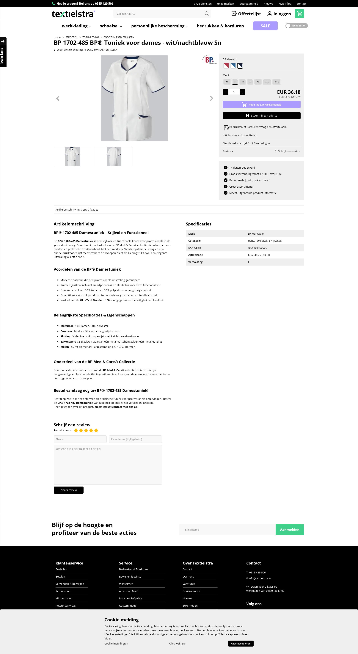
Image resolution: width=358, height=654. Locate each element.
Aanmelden (289, 529)
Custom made (127, 605)
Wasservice (126, 584)
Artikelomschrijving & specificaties (77, 209)
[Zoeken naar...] (207, 14)
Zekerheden (190, 605)
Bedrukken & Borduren (133, 569)
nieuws (268, 3)
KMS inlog (285, 3)
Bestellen (61, 569)
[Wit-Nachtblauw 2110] (240, 65)
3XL (277, 81)
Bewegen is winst (130, 576)
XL (258, 81)
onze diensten (203, 3)
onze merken (225, 3)
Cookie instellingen (116, 643)
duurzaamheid (249, 3)
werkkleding (75, 26)
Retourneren (63, 591)
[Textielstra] (73, 13)
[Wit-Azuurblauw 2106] (233, 65)
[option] (134, 98)
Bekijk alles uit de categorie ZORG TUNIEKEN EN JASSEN (87, 49)
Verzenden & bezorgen (70, 584)
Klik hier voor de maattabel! (240, 135)
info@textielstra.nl (260, 578)
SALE (265, 26)
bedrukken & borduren (220, 26)
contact (301, 3)
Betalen (60, 576)
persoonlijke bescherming (158, 26)
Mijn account (64, 598)
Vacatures (189, 584)
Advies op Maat (128, 591)
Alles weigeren (178, 643)
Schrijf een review (289, 151)
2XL (267, 81)
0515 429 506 (104, 3)
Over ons (188, 576)
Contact (187, 569)
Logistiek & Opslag (130, 598)
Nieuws (187, 598)
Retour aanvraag (66, 605)
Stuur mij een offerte (264, 115)
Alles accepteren (241, 643)
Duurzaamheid (192, 591)
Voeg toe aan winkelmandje (265, 104)
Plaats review (68, 490)
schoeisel (110, 26)
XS (227, 81)
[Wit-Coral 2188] (226, 65)
